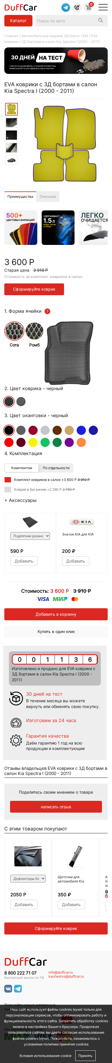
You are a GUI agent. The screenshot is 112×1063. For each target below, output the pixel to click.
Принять (85, 1056)
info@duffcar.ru (61, 972)
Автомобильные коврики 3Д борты (50, 36)
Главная (11, 36)
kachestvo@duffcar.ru (66, 976)
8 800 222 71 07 (20, 973)
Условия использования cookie (45, 1056)
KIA (85, 36)
